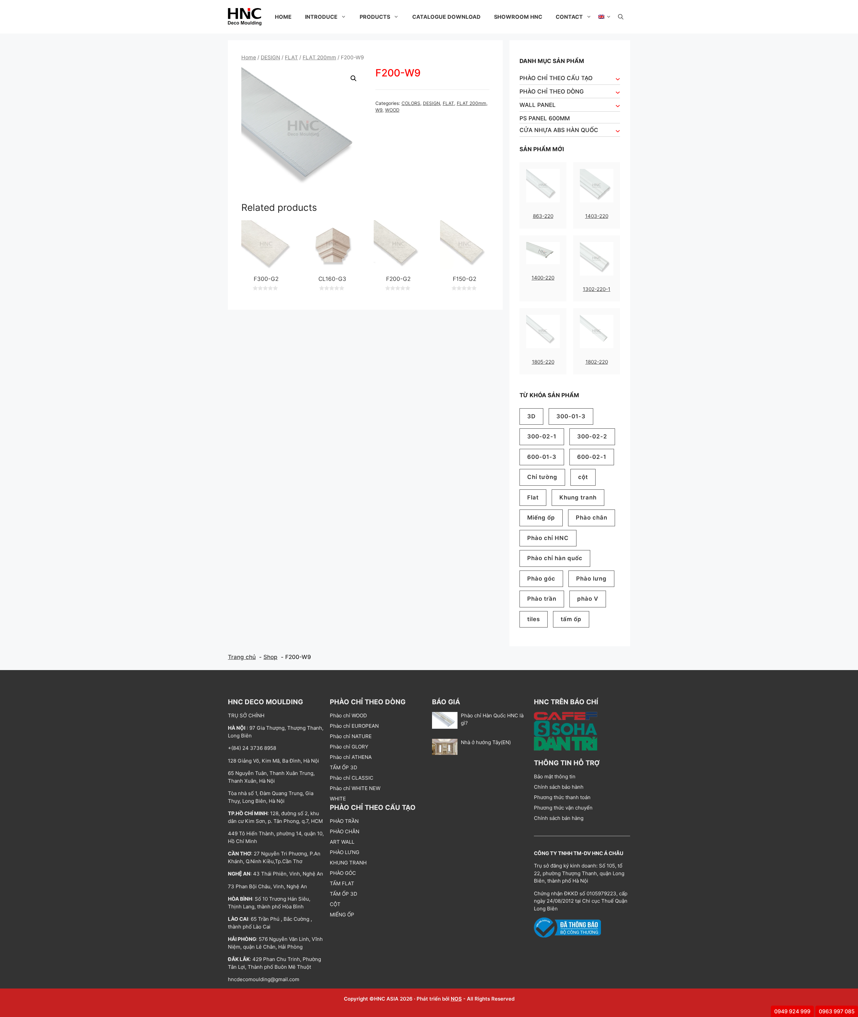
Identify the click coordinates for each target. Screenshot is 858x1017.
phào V (587, 598)
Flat (533, 497)
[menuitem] (604, 17)
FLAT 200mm (319, 57)
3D (531, 416)
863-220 (543, 216)
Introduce (321, 16)
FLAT (291, 57)
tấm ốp (571, 619)
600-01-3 (541, 457)
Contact (569, 16)
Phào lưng (591, 578)
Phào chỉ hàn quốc (555, 558)
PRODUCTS (375, 16)
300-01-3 (571, 416)
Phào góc (541, 578)
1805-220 (543, 362)
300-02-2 (592, 436)
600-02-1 (591, 457)
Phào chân (591, 517)
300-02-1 (541, 436)
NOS (456, 999)
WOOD (392, 110)
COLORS (411, 103)
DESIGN (270, 57)
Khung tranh (578, 497)
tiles (533, 619)
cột (583, 477)
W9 (378, 110)
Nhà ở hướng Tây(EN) (486, 742)
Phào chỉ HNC (548, 538)
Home (283, 16)
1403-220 (596, 216)
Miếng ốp (541, 517)
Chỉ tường (542, 477)
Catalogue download (446, 16)
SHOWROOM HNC (518, 16)
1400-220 (543, 278)
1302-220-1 (596, 289)
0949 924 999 (792, 1011)
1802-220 (597, 362)
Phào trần (541, 598)
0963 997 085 (837, 1011)
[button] (620, 17)
